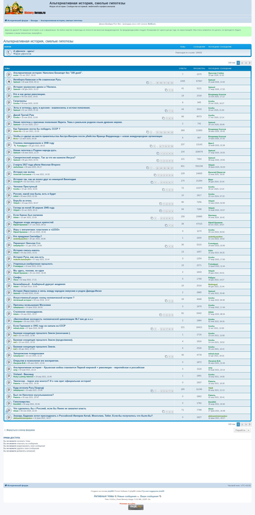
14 (168, 132)
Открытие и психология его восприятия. (36, 360)
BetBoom (151, 24)
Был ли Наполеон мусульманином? (33, 395)
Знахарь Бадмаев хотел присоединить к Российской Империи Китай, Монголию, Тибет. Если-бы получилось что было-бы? (83, 415)
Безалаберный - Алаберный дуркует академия (39, 284)
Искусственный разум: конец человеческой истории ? (43, 297)
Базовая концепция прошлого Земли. (34, 346)
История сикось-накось (26, 250)
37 (172, 168)
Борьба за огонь (22, 200)
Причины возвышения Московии (32, 305)
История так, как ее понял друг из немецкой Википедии (44, 179)
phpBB (110, 491)
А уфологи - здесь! (23, 51)
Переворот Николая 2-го (26, 243)
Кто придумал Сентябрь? (27, 236)
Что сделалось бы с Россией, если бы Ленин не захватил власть (49, 408)
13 (164, 132)
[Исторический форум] (26, 7)
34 (161, 168)
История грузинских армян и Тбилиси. (35, 87)
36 (168, 168)
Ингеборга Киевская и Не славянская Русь (37, 79)
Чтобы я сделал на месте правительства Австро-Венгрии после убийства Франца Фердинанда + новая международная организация (87, 136)
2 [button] (242, 62)
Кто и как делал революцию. (29, 94)
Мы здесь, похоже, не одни (28, 270)
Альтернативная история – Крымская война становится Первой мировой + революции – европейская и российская (78, 367)
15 (172, 132)
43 (172, 83)
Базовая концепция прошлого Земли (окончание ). (41, 333)
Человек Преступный (25, 186)
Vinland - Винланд (23, 374)
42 (168, 83)
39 (157, 83)
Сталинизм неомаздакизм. (28, 311)
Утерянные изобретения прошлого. (33, 264)
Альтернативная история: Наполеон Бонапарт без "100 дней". (48, 73)
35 (164, 168)
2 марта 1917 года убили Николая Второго (36, 164)
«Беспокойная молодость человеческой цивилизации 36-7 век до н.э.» (53, 319)
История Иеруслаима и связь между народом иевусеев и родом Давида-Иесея (57, 291)
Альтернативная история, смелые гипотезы (38, 41)
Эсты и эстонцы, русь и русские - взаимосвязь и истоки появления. (51, 107)
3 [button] (245, 62)
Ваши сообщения (149, 496)
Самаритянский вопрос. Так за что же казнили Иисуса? (44, 157)
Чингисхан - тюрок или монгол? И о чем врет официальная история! (52, 381)
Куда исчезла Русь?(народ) (28, 388)
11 (157, 132)
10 (172, 146)
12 (161, 132)
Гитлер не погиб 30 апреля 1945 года (33, 207)
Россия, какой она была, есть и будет (34, 194)
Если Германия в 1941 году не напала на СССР (39, 326)
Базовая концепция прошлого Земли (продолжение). (43, 340)
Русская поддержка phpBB (153, 491)
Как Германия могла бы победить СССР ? (36, 129)
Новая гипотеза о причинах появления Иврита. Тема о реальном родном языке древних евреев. (67, 122)
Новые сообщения (126, 496)
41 (164, 83)
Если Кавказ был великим (28, 215)
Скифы (17, 277)
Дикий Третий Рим (23, 115)
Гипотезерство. (21, 401)
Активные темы (104, 496)
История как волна (24, 172)
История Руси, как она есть (28, 257)
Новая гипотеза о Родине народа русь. (35, 150)
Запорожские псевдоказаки (28, 353)
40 (161, 83)
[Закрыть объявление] (249, 29)
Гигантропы (20, 101)
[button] (250, 63)
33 (157, 168)
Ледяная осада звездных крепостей (33, 222)
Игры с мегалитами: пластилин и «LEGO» (36, 229)
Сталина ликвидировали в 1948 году (33, 143)
